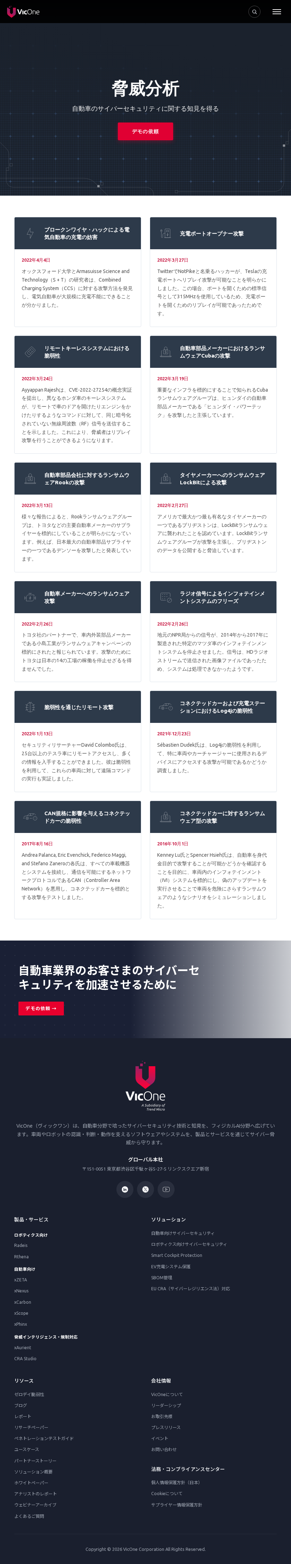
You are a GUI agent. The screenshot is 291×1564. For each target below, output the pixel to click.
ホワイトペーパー (31, 1483)
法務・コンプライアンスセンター (188, 1469)
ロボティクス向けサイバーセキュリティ (189, 1244)
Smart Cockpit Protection (176, 1255)
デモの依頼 (145, 131)
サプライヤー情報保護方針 (176, 1505)
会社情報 (161, 1381)
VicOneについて (167, 1394)
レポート (22, 1416)
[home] (23, 11)
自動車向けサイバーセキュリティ (183, 1233)
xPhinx (20, 1324)
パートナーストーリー (35, 1461)
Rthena (21, 1256)
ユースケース (26, 1449)
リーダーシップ (166, 1405)
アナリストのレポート (35, 1494)
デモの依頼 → (41, 1008)
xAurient (22, 1347)
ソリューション (168, 1219)
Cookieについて (166, 1493)
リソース (24, 1381)
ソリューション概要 (33, 1472)
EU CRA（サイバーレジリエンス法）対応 (190, 1288)
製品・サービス (31, 1219)
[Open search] (254, 12)
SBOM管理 (161, 1277)
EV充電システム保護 (171, 1266)
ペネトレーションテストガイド (44, 1438)
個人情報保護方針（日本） (176, 1482)
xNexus (21, 1290)
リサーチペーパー (31, 1427)
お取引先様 (161, 1416)
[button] (277, 11)
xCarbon (22, 1302)
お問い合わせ (164, 1449)
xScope (21, 1313)
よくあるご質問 (29, 1516)
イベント (159, 1438)
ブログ (20, 1405)
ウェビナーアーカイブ (35, 1505)
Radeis (20, 1245)
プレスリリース (166, 1427)
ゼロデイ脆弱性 (29, 1394)
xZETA (20, 1279)
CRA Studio (25, 1358)
